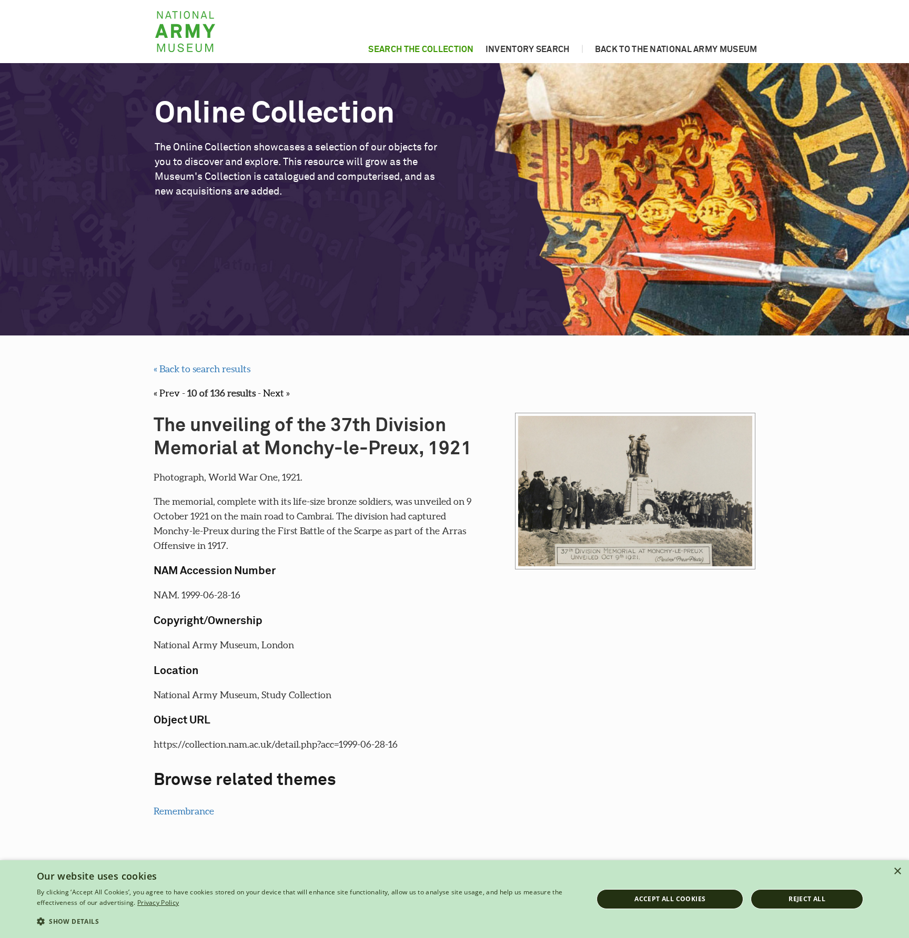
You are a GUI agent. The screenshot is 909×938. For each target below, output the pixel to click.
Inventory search (528, 49)
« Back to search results (202, 368)
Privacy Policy (158, 902)
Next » (276, 393)
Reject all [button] (807, 898)
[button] (307, 921)
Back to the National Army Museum (676, 49)
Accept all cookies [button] (669, 898)
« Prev (167, 393)
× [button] (897, 871)
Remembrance (184, 811)
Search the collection (420, 49)
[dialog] (454, 899)
